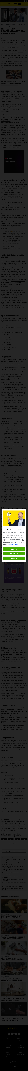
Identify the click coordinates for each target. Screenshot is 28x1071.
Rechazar (14, 558)
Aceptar (14, 549)
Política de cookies (13, 544)
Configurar (14, 554)
